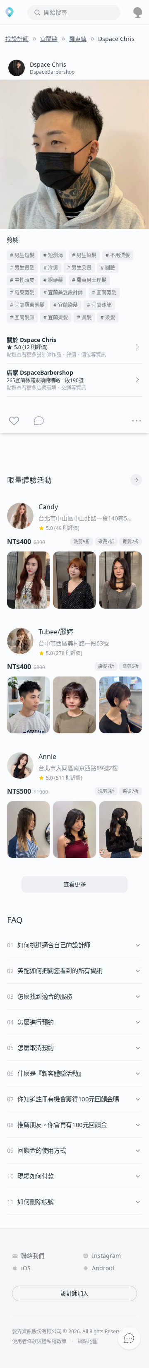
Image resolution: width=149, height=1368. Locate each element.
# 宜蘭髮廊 (22, 317)
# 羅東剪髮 (22, 292)
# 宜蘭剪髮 (104, 292)
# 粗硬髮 (53, 280)
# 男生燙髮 (22, 267)
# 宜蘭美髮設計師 (63, 292)
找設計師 (17, 39)
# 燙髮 (84, 317)
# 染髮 (108, 317)
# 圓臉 (108, 267)
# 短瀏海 (53, 255)
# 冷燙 (50, 267)
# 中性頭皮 (22, 280)
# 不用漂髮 (118, 255)
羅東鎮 (78, 39)
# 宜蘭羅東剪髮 (27, 304)
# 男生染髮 (84, 255)
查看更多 (74, 884)
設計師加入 (74, 1293)
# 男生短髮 (22, 255)
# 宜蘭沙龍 (99, 304)
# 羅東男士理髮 (89, 280)
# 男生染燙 (79, 267)
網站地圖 (88, 1341)
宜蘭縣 (49, 39)
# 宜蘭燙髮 (55, 317)
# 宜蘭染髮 (65, 304)
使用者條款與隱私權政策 (39, 1341)
